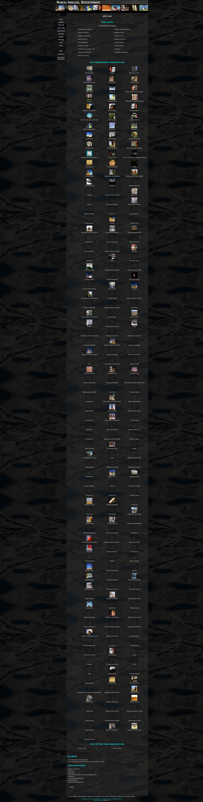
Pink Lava (89, 514)
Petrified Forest (134, 495)
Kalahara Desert (89, 373)
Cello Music (89, 167)
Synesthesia (61, 31)
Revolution (134, 551)
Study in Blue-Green (134, 617)
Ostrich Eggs (89, 467)
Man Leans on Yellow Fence (112, 401)
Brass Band (112, 138)
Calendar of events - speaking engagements (82, 774)
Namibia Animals (83, 55)
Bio (94, 796)
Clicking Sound (89, 185)
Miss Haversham (112, 429)
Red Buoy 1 (134, 533)
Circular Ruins (89, 176)
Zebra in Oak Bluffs (112, 730)
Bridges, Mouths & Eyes (122, 29)
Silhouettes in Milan (134, 580)
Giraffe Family (112, 298)
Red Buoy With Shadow (89, 542)
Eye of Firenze (134, 242)
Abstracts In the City (84, 52)
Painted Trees (112, 476)
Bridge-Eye (89, 148)
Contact (61, 37)
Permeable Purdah (134, 486)
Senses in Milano (83, 32)
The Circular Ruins (89, 645)
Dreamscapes (119, 46)
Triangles (89, 664)
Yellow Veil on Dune (134, 720)
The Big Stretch (134, 636)
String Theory (134, 608)
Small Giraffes (89, 598)
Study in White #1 (89, 627)
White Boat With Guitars (112, 692)
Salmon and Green (112, 570)
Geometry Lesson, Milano (89, 298)
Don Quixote (134, 214)
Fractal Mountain (112, 279)
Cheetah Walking (112, 167)
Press (61, 45)
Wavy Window (134, 683)
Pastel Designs (89, 486)
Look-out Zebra (134, 392)
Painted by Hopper (112, 467)
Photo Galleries (73, 796)
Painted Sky (89, 476)
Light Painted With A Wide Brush (134, 383)
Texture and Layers (112, 636)
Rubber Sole (89, 570)
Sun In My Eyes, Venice (112, 627)
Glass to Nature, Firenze (134, 298)
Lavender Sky (134, 373)
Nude (112, 458)
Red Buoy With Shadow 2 (112, 542)
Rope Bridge (89, 561)
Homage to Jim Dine (134, 336)
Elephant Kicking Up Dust (89, 232)
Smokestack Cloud (134, 598)
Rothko (112, 561)
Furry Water (112, 289)
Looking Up (89, 401)
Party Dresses (134, 476)
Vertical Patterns (134, 673)
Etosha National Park (134, 232)
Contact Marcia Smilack (75, 778)
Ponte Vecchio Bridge (134, 514)
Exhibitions (61, 54)
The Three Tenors (89, 655)
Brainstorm (89, 138)
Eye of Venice (89, 251)
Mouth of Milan (134, 439)
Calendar (61, 34)
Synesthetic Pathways (134, 627)
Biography (71, 773)
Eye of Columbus (112, 242)
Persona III (112, 495)
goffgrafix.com (106, 800)
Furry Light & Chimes (89, 289)
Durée (112, 223)
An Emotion (112, 82)
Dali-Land (134, 195)
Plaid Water (112, 514)
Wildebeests (89, 702)
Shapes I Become (120, 39)
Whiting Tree (134, 692)
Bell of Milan (112, 110)
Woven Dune (134, 702)
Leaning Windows (112, 383)
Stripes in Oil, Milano (112, 617)
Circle (134, 167)
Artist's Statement (73, 769)
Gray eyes (134, 307)
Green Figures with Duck (89, 317)
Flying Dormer (89, 279)
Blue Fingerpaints (89, 129)
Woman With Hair (112, 702)
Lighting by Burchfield (89, 392)
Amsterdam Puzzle (89, 82)
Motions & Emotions (84, 36)
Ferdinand (89, 261)
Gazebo (134, 289)
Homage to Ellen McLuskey (89, 336)
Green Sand (134, 317)
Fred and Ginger (134, 279)
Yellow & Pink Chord (112, 711)
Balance (112, 92)
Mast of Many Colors (134, 411)
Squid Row (112, 608)
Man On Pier (112, 411)
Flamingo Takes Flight (134, 270)
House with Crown (134, 354)
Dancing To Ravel (112, 204)
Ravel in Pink (117, 748)
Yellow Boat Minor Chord (134, 711)
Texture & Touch (83, 46)
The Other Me (134, 645)
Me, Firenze (89, 420)
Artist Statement (82, 796)
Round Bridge (134, 561)
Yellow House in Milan (112, 720)
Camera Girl (112, 157)
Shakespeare (89, 580)
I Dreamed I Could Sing (112, 364)
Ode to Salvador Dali (134, 458)
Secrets (134, 570)
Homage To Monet (89, 345)
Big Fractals (112, 120)
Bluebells (134, 129)
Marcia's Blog (72, 780)
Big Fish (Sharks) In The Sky (89, 120)
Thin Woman (112, 655)
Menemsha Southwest (112, 420)
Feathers (134, 251)
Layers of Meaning (89, 383)
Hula (89, 364)
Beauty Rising (112, 101)
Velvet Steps (112, 673)
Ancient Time (134, 82)
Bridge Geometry (134, 138)
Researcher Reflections (61, 58)
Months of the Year (134, 429)
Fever (112, 261)
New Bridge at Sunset (89, 458)
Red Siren (89, 551)
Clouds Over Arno (134, 185)
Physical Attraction (112, 505)
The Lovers (112, 645)
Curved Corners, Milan (112, 195)
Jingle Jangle (134, 364)
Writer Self (89, 711)
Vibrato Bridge (89, 683)
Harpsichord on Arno (112, 326)
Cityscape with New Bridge (134, 176)
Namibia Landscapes (121, 52)
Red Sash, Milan (134, 542)
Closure (112, 185)
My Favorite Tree (112, 448)
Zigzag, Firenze (89, 739)
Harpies (89, 326)
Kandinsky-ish (112, 373)
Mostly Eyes (89, 439)
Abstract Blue (89, 73)
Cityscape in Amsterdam (112, 176)
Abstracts (118, 49)
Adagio (112, 73)
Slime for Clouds (134, 589)
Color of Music (119, 42)
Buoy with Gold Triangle (134, 148)
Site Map (61, 40)
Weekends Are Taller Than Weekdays (89, 692)
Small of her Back (112, 598)
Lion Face (112, 392)
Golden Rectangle (89, 307)
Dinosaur (112, 214)
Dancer (89, 204)
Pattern (112, 486)
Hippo (134, 326)
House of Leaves (112, 354)
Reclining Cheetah (89, 533)
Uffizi (89, 673)
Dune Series (89, 223)
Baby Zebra (89, 92)
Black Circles (134, 120)
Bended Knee (134, 110)
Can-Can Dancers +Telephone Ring (134, 157)
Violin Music (112, 683)
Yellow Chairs (89, 720)
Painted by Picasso (134, 467)
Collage (89, 195)
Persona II (89, 495)
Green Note (112, 317)
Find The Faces (134, 261)
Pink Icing (134, 505)
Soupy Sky (89, 608)
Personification (83, 42)
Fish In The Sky (89, 270)
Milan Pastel (134, 420)
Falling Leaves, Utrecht (112, 251)
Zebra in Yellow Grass (134, 730)
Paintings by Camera (85, 29)
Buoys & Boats (82, 39)
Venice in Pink (119, 36)
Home (61, 19)
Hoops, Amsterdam (134, 345)
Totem (134, 655)
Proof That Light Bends (134, 523)
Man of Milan (89, 411)
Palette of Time (119, 32)
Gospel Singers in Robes (112, 307)
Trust (134, 664)
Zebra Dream (89, 730)
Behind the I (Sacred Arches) (134, 101)
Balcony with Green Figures (134, 92)
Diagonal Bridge (89, 214)
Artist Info (61, 25)
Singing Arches (89, 589)
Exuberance (89, 242)
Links (61, 43)
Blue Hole (112, 129)
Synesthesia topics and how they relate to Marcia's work (86, 761)
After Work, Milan (134, 73)
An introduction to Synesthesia (78, 760)
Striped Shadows (89, 617)
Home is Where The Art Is (112, 345)
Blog (61, 51)
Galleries (61, 22)
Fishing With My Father (112, 270)
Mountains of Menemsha (112, 439)
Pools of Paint (89, 523)
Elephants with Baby (112, 232)
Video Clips (61, 28)
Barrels (89, 101)
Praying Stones (112, 523)
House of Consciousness (89, 354)
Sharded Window (112, 580)
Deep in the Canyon (134, 204)
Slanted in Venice (112, 589)
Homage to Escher (112, 336)
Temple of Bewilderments (89, 636)
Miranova (89, 429)
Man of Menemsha (134, 401)
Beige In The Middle (89, 110)
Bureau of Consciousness (89, 157)
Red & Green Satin (112, 533)
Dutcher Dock (134, 223)
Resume (71, 771)
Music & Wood (89, 448)
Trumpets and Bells (112, 664)
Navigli (134, 448)
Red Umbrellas (112, 551)
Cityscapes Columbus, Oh (86, 49)
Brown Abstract (112, 148)
